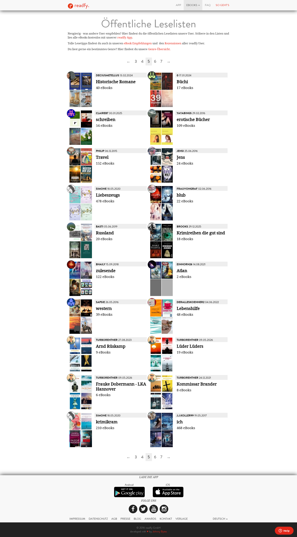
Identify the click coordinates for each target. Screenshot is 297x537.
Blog (137, 519)
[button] (193, 5)
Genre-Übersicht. (159, 49)
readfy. (81, 5)
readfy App (124, 37)
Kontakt (166, 519)
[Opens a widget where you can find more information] (284, 531)
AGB (114, 519)
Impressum (77, 519)
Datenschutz (98, 519)
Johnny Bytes (159, 531)
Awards (150, 519)
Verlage (181, 519)
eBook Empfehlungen (138, 43)
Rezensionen (173, 43)
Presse (125, 519)
